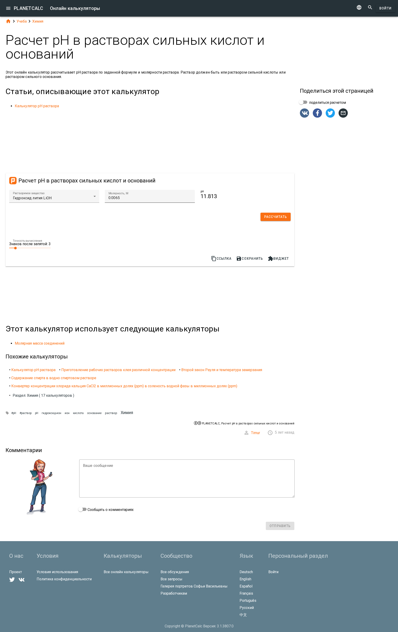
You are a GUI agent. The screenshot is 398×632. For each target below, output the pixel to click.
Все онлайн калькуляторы (126, 572)
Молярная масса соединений (39, 343)
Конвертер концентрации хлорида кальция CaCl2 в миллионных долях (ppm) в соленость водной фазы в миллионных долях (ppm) (124, 386)
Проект (15, 572)
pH (36, 413)
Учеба (22, 21)
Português (248, 600)
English (245, 579)
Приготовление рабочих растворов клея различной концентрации (118, 370)
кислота (78, 413)
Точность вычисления (27, 240)
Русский (247, 607)
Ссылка (221, 258)
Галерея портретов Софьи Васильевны (194, 586)
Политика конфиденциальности (64, 579)
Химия (37, 21)
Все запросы (171, 579)
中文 (243, 615)
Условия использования (57, 572)
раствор (111, 413)
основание (94, 413)
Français (246, 593)
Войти (385, 8)
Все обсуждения (175, 572)
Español (246, 586)
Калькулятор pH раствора (37, 106)
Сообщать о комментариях (110, 509)
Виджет (278, 258)
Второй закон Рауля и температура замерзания (221, 370)
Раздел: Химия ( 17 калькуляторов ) (43, 395)
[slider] (30, 247)
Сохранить (249, 258)
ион (67, 413)
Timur (255, 433)
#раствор (26, 413)
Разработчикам (174, 593)
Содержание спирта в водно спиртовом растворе (53, 378)
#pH (13, 413)
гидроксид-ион (51, 413)
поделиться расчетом (327, 102)
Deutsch (246, 572)
